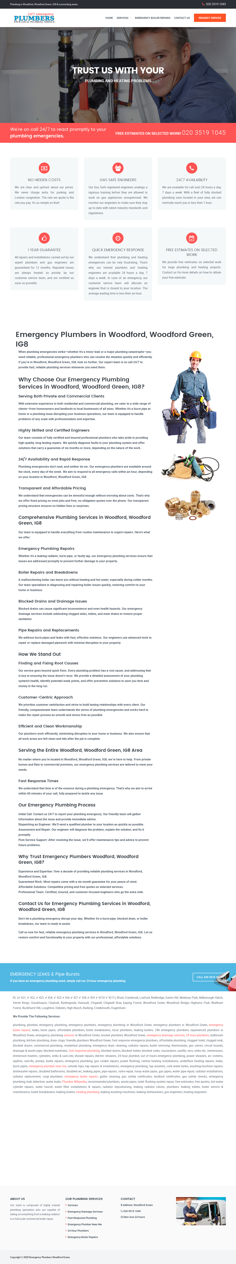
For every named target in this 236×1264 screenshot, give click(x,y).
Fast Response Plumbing (82, 1218)
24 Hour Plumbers (78, 1230)
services (69, 1035)
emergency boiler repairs (81, 1076)
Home (109, 18)
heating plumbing (87, 1092)
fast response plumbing (84, 1051)
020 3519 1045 (216, 4)
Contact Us (182, 18)
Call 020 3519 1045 (209, 977)
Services (123, 18)
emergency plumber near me (47, 1066)
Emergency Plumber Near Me (85, 1224)
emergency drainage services (166, 1035)
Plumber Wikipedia (74, 1082)
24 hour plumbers (197, 1035)
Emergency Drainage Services (85, 1211)
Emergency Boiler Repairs (153, 18)
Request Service (210, 18)
